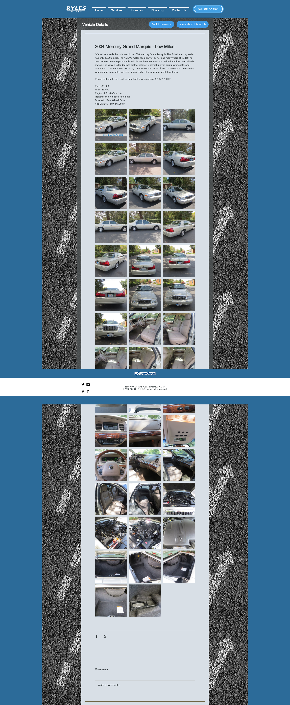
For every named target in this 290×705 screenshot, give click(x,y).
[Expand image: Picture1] (111, 125)
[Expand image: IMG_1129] (179, 227)
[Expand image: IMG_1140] (145, 295)
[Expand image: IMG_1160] (111, 533)
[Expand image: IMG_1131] (111, 295)
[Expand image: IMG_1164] (111, 600)
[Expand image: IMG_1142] (145, 329)
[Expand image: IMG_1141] (111, 329)
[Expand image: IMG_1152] (179, 363)
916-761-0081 (211, 9)
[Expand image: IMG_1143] (179, 329)
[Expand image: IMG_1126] (145, 193)
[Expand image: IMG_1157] (145, 499)
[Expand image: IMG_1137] (111, 193)
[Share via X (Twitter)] (104, 636)
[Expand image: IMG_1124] (145, 227)
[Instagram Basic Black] (88, 384)
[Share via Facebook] (96, 636)
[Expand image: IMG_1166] (145, 567)
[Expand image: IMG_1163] (111, 567)
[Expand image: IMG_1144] (111, 363)
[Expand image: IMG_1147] (111, 431)
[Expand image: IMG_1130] (179, 261)
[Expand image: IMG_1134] (179, 125)
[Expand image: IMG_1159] (179, 499)
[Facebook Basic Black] (83, 391)
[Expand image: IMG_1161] (145, 533)
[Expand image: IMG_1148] (145, 431)
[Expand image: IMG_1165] (179, 567)
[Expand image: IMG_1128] (111, 261)
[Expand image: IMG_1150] (111, 465)
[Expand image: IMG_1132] (145, 261)
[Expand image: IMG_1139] (179, 295)
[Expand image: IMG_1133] (145, 159)
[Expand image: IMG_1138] (179, 159)
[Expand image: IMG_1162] (179, 533)
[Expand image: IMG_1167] (145, 600)
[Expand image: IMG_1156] (111, 499)
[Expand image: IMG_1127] (179, 193)
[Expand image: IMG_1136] (145, 125)
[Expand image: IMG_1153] (145, 363)
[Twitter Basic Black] (83, 384)
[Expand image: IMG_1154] (179, 465)
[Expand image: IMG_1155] (145, 465)
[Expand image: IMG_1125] (111, 227)
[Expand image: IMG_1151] (179, 431)
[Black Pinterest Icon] (88, 391)
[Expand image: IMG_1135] (111, 159)
